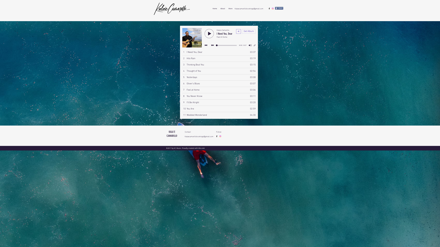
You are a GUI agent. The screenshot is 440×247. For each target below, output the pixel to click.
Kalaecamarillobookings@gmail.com (249, 9)
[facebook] (269, 8)
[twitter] (273, 8)
